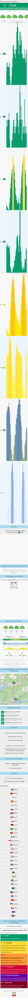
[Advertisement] (14, 549)
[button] (15, 700)
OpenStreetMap (19, 704)
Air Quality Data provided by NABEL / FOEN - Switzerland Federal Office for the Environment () (14, 571)
